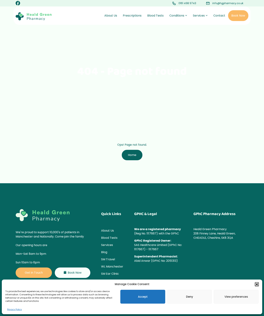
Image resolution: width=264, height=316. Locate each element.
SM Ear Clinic (110, 274)
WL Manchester (112, 266)
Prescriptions (132, 15)
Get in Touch (34, 273)
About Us (110, 15)
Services (199, 15)
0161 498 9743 (187, 3)
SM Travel (108, 259)
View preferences (236, 297)
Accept (143, 297)
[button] (257, 284)
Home (132, 155)
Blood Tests (155, 15)
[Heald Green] (34, 16)
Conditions (176, 15)
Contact (219, 15)
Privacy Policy (14, 309)
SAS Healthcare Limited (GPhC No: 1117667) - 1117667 (158, 247)
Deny (189, 297)
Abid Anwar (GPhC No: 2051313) (156, 261)
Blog (104, 252)
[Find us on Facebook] (18, 4)
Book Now (238, 15)
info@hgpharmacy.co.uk (227, 3)
